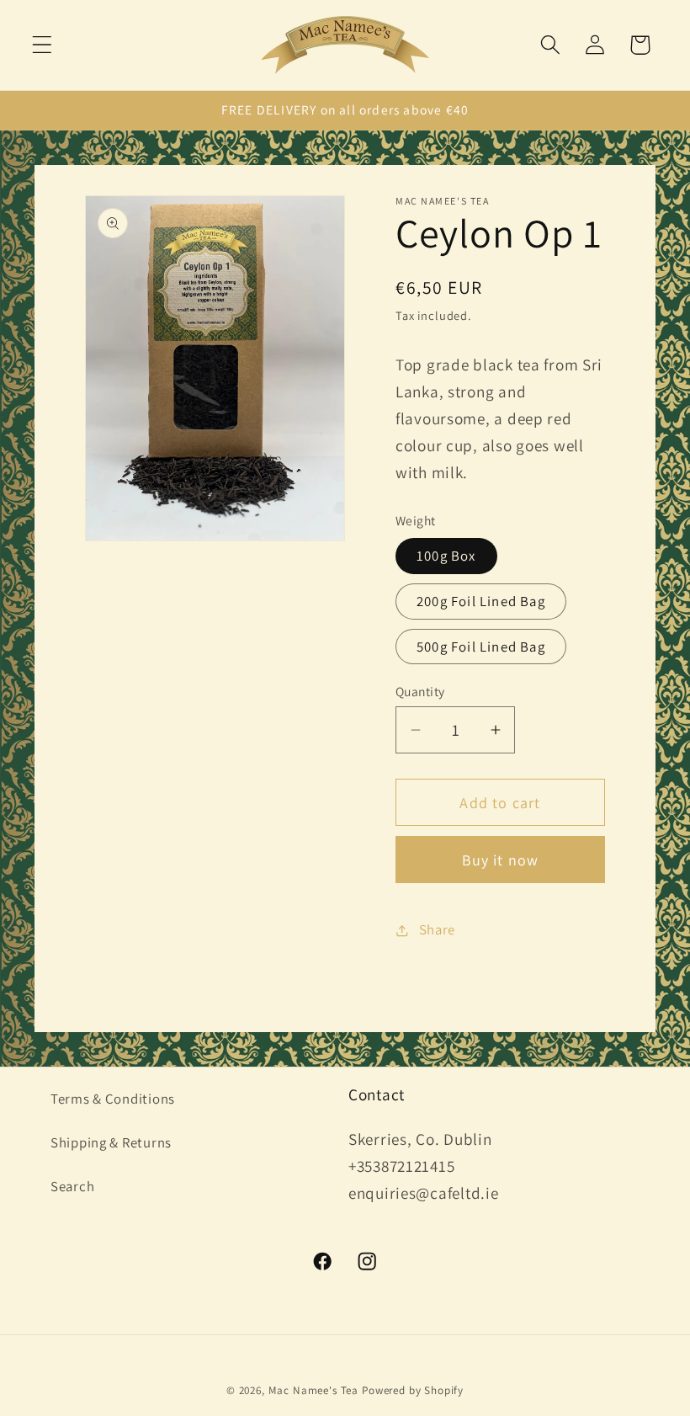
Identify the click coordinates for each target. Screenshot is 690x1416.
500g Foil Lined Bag (481, 646)
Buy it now (500, 860)
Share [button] (437, 929)
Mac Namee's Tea (313, 1390)
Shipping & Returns (111, 1142)
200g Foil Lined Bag (481, 601)
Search (72, 1186)
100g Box (446, 555)
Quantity (420, 691)
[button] (42, 45)
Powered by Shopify (413, 1390)
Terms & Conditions (112, 1098)
